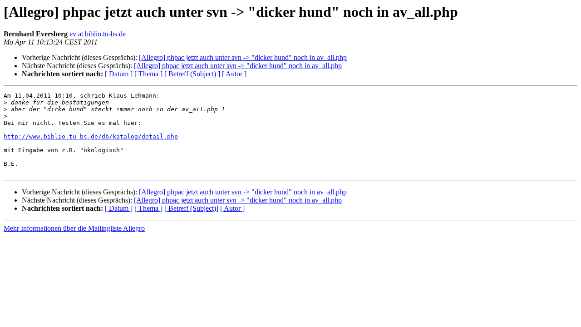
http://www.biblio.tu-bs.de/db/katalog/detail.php (91, 136)
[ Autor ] (234, 74)
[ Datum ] (119, 74)
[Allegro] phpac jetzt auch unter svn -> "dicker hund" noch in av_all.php (243, 57)
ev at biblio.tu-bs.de (97, 34)
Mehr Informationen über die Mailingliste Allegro (74, 228)
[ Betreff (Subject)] (191, 208)
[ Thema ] (148, 74)
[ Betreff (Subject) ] (192, 74)
